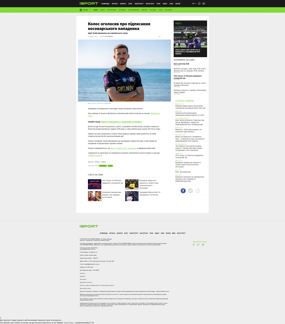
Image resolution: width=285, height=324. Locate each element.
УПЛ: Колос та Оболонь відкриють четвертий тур (188, 76)
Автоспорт (181, 233)
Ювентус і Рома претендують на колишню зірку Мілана (188, 130)
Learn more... (69, 322)
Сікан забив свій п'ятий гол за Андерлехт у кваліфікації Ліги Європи (187, 51)
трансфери (103, 166)
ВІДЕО (165, 3)
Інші (171, 3)
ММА (173, 233)
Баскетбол (150, 3)
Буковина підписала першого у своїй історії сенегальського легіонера (188, 164)
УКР (193, 3)
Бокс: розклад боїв (181, 63)
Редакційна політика (86, 282)
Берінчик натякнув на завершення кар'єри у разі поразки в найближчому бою (189, 179)
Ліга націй (153, 10)
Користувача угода (85, 288)
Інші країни (168, 10)
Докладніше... (56, 320)
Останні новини (184, 100)
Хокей (177, 3)
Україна (95, 10)
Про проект (83, 279)
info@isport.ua (93, 252)
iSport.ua (91, 162)
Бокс (130, 3)
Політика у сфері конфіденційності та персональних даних (97, 285)
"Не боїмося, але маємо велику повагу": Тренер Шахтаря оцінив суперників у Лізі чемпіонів (188, 148)
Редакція (82, 276)
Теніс (158, 3)
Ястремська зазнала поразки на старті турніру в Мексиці (190, 84)
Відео (178, 23)
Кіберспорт (139, 3)
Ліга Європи (122, 10)
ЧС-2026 (160, 10)
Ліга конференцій (133, 10)
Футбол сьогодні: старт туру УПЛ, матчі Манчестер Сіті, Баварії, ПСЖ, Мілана (190, 69)
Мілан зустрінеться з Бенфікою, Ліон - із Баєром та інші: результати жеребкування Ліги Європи (190, 138)
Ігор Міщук (109, 36)
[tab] (183, 190)
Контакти (82, 273)
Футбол (115, 3)
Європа (102, 10)
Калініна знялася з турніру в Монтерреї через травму (190, 91)
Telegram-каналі (94, 155)
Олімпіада (105, 3)
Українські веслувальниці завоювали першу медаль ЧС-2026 (189, 114)
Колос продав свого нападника (124, 148)
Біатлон (123, 3)
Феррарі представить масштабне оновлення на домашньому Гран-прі (190, 107)
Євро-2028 (144, 10)
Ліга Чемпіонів (111, 10)
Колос (110, 166)
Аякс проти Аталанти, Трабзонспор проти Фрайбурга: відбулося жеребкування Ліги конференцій (189, 122)
